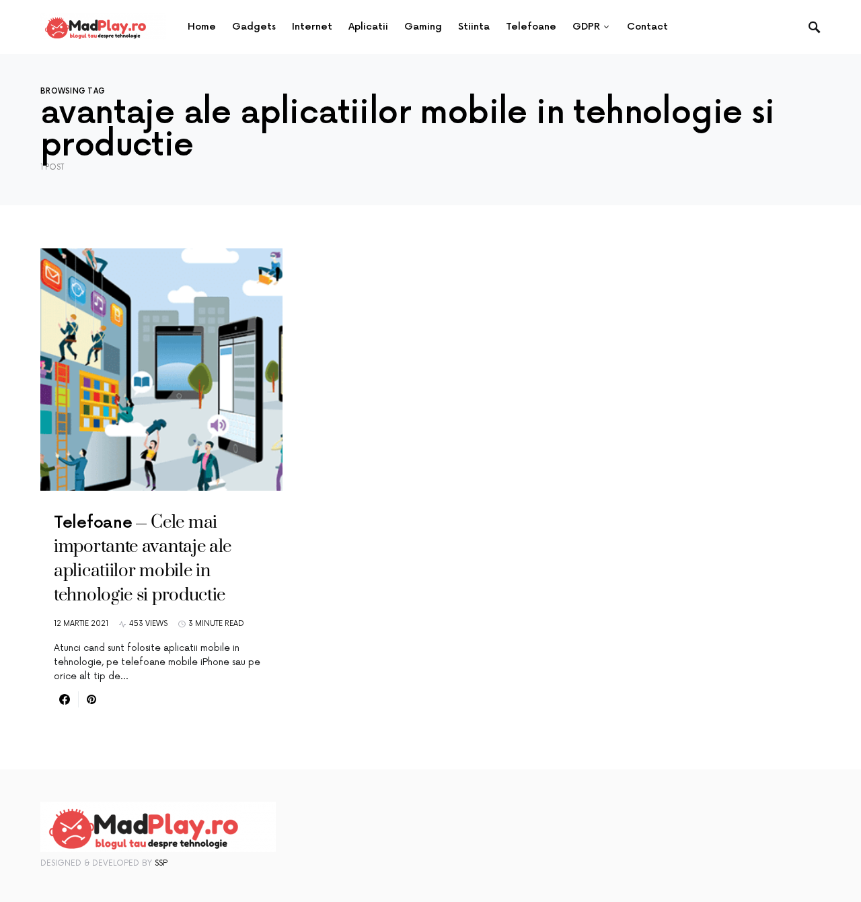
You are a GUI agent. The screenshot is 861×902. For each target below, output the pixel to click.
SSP (161, 863)
